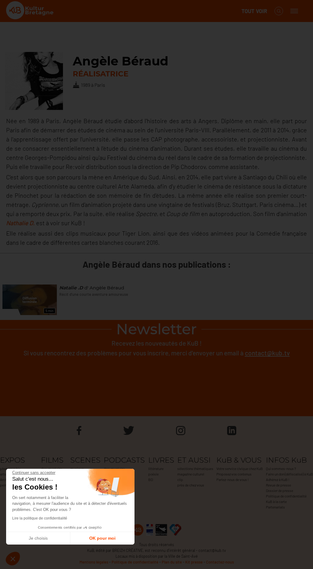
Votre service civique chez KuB (239, 468)
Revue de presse (278, 485)
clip (180, 479)
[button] (13, 558)
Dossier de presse (279, 490)
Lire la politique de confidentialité (39, 518)
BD (150, 479)
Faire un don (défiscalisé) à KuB (289, 474)
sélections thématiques (195, 468)
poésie (153, 474)
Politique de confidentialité (286, 496)
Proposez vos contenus (234, 474)
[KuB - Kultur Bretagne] (30, 11)
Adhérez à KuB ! (277, 479)
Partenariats (275, 507)
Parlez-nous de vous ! (232, 479)
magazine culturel (190, 474)
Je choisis (38, 538)
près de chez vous (190, 485)
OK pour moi (102, 538)
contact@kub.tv (267, 353)
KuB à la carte (276, 501)
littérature (156, 468)
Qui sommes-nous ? (281, 468)
